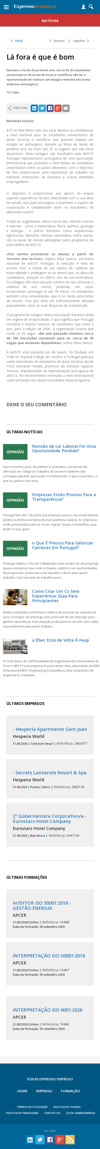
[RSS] (70, 1139)
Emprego (44, 1091)
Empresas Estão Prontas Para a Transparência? (64, 497)
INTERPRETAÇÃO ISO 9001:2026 (47, 1010)
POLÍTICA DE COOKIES (67, 1107)
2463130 (50, 779)
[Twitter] (42, 108)
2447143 (50, 826)
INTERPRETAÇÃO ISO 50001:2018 (49, 956)
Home (22, 1091)
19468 (42, 914)
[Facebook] (50, 108)
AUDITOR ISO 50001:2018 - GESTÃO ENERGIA (42, 905)
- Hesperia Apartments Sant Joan (50, 729)
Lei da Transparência (80, 1113)
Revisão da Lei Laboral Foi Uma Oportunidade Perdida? (64, 448)
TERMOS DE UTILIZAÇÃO (32, 1107)
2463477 (50, 736)
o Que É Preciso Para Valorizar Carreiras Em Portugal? (62, 545)
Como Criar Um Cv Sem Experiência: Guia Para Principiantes (56, 595)
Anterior (58, 41)
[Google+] (58, 108)
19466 (47, 1019)
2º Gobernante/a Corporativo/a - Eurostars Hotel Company (50, 818)
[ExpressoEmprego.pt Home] (35, 6)
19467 (49, 965)
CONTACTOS (52, 1113)
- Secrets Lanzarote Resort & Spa (50, 772)
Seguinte (80, 41)
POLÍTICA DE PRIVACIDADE (22, 1113)
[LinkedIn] (34, 108)
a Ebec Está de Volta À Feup (60, 640)
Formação (70, 1091)
